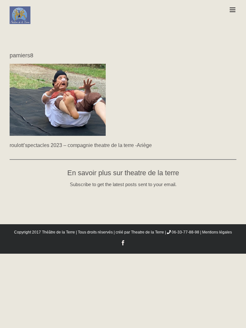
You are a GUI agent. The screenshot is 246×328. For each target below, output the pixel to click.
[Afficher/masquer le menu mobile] (233, 9)
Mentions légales (217, 232)
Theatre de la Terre (147, 232)
